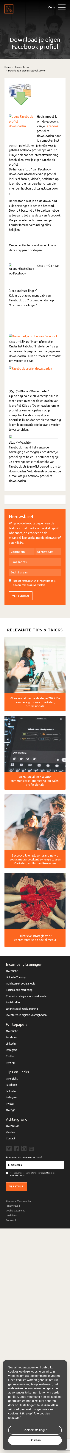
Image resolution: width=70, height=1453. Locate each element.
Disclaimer (11, 1215)
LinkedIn (11, 1043)
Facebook (52, 126)
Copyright (11, 1220)
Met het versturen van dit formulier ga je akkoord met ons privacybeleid (34, 583)
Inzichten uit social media (20, 983)
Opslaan (35, 1440)
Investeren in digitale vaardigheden (26, 1015)
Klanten (10, 1132)
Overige (10, 1062)
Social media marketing (19, 989)
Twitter (10, 1056)
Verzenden (20, 596)
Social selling (13, 1002)
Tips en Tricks (22, 67)
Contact (10, 1138)
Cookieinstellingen (35, 1430)
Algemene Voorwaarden (19, 1201)
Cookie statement (15, 1210)
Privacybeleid (13, 1206)
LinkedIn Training (16, 977)
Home (7, 67)
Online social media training (22, 1008)
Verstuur (16, 1186)
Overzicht (12, 971)
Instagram (11, 1049)
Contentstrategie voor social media (26, 996)
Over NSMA (12, 1125)
